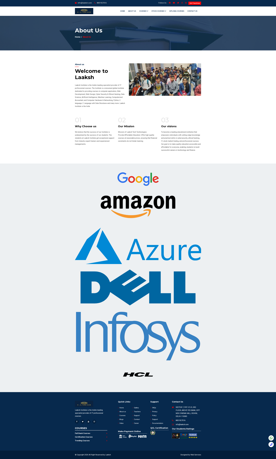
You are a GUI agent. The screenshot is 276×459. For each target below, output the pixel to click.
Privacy (154, 412)
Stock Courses (158, 11)
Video (121, 423)
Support (137, 415)
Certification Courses (84, 437)
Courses (143, 11)
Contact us (192, 11)
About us (132, 11)
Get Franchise (195, 3)
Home (122, 11)
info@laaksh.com (85, 3)
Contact (137, 419)
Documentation (157, 423)
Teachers (137, 412)
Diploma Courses (176, 11)
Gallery (136, 408)
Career (136, 423)
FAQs (154, 408)
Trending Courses (82, 441)
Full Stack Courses (82, 433)
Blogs (121, 419)
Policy (154, 415)
